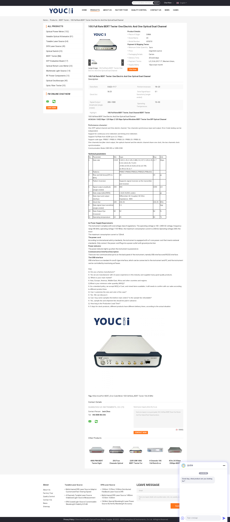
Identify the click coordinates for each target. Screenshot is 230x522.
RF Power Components (56, 76)
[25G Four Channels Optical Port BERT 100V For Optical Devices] (116, 450)
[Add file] (182, 518)
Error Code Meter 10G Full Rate (121, 396)
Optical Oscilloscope (55, 80)
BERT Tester (64, 20)
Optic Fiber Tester (54, 85)
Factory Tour (121, 10)
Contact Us (155, 10)
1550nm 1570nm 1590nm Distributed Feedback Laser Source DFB (116, 490)
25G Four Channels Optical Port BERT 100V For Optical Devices (116, 462)
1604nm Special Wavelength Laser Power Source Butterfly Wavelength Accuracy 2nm (118, 502)
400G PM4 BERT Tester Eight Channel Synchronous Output (96, 462)
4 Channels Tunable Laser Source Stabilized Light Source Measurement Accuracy (80, 496)
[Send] (224, 518)
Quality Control (139, 10)
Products (95, 10)
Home (84, 10)
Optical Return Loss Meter (57, 66)
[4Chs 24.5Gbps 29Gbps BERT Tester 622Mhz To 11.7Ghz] (174, 450)
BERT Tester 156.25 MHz (143, 396)
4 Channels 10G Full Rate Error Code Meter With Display (155, 462)
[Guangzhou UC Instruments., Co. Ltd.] (61, 10)
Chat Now (168, 3)
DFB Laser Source (53, 46)
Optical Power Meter (55, 31)
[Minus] (224, 465)
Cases (175, 10)
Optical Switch (52, 51)
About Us (107, 10)
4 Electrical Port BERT (100, 396)
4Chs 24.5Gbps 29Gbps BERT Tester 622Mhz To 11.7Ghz (175, 462)
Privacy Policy (69, 519)
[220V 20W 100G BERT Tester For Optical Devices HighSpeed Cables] (135, 450)
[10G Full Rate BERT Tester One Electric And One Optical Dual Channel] (105, 44)
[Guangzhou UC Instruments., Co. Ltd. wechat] (55, 101)
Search (156, 3)
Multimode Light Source (56, 71)
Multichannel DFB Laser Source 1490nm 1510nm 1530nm (117, 496)
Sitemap (46, 507)
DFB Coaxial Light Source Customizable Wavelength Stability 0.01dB (81, 503)
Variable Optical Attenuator (57, 36)
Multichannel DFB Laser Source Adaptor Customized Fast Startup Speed (81, 490)
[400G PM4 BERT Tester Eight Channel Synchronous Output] (96, 450)
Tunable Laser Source (55, 41)
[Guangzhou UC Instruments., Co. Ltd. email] (49, 101)
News (167, 10)
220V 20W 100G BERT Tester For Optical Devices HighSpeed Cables (135, 462)
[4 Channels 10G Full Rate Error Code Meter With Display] (155, 450)
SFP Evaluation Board (55, 61)
